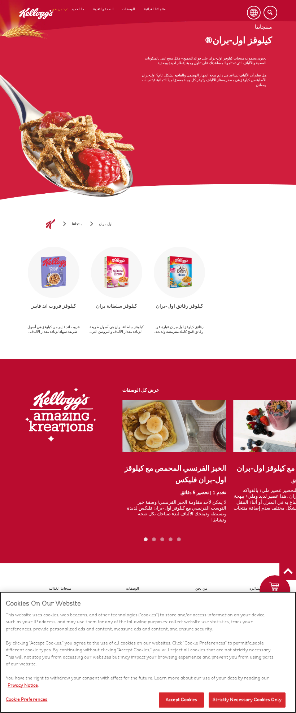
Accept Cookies (181, 700)
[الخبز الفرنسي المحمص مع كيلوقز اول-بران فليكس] (174, 426)
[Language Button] (254, 12)
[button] (287, 571)
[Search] (270, 12)
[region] (148, 652)
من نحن (57, 9)
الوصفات (128, 9)
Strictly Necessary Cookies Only (247, 700)
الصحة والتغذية (103, 9)
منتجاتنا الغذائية (155, 9)
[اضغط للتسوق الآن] (275, 590)
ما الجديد (77, 9)
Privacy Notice (23, 685)
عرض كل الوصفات (140, 390)
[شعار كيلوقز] (50, 224)
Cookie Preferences (26, 699)
